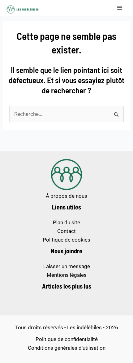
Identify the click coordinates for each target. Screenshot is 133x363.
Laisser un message (66, 266)
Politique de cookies (66, 240)
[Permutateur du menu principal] (120, 8)
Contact (66, 231)
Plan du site (66, 222)
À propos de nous (66, 196)
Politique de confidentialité (67, 339)
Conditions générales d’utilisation (66, 348)
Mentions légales (67, 275)
